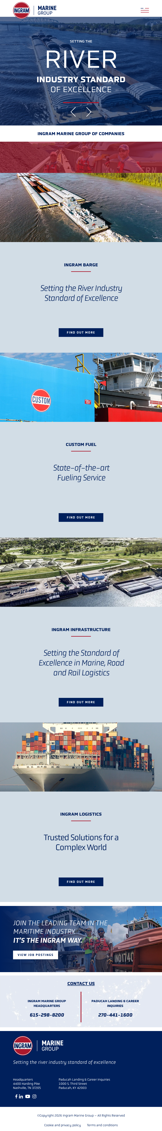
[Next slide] (89, 112)
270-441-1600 (115, 1015)
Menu (145, 8)
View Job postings (36, 955)
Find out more (81, 332)
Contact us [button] (81, 983)
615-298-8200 (47, 1015)
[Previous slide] (73, 112)
